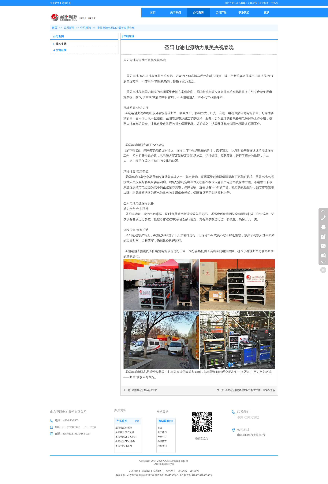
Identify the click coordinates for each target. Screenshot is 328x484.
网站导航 (163, 421)
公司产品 (182, 470)
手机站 (274, 3)
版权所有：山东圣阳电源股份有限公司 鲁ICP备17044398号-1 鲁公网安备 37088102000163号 (164, 475)
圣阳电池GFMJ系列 (125, 441)
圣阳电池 (132, 91)
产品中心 (162, 436)
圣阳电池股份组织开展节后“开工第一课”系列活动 (250, 390)
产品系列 (121, 421)
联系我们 (162, 446)
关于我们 (162, 432)
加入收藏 (240, 3)
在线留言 (252, 3)
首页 (54, 27)
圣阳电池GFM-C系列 (125, 436)
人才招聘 (133, 470)
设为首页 (229, 3)
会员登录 (54, 3)
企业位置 (264, 3)
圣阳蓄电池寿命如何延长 (144, 390)
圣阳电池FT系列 (123, 446)
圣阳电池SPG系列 (124, 432)
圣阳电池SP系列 (123, 427)
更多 (137, 421)
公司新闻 (69, 27)
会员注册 (66, 3)
